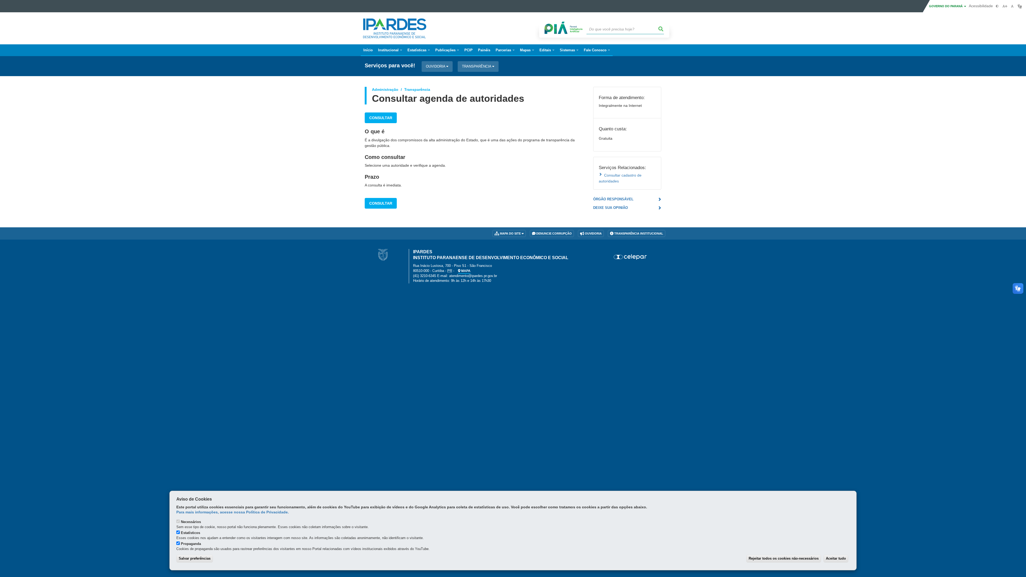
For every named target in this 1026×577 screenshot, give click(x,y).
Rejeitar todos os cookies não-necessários (784, 558)
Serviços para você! (390, 65)
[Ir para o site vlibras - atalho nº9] (1020, 6)
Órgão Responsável (613, 199)
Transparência (477, 66)
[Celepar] (630, 257)
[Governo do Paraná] (383, 254)
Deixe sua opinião (610, 208)
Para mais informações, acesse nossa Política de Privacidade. (232, 512)
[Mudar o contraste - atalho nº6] (997, 6)
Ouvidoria (436, 66)
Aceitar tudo (836, 558)
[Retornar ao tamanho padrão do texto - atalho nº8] (1012, 6)
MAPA (465, 271)
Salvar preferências (195, 558)
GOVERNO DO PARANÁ (946, 6)
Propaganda (191, 544)
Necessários (191, 522)
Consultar (380, 118)
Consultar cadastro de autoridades (620, 178)
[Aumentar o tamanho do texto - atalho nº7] (1005, 6)
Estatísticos (190, 533)
